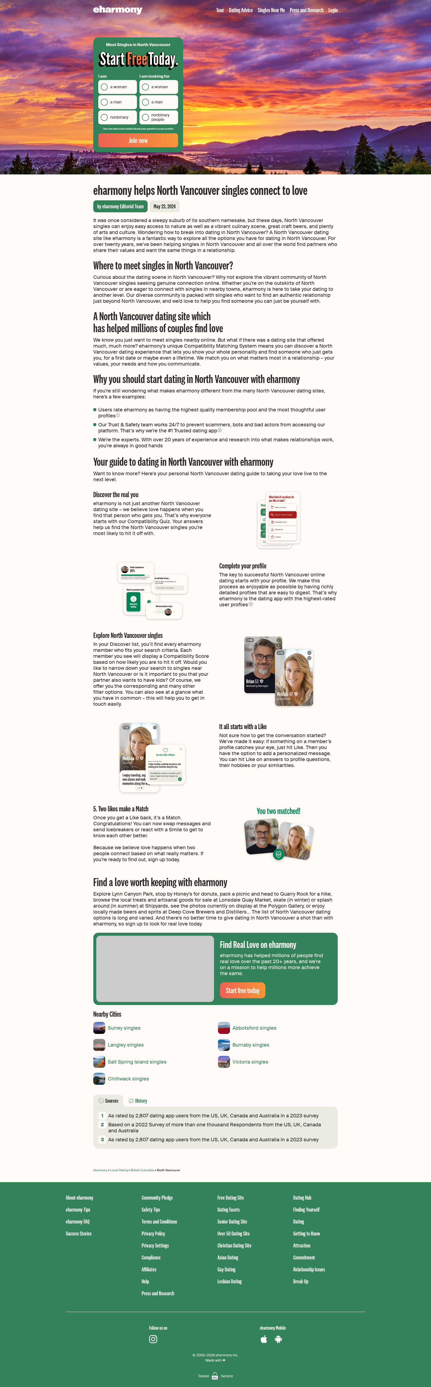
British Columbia (142, 1170)
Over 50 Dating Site (233, 1233)
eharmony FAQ (78, 1221)
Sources (111, 1100)
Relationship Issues (309, 1269)
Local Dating (119, 1170)
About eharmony (79, 1197)
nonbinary (119, 117)
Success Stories (79, 1233)
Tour (220, 10)
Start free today (242, 990)
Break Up (300, 1281)
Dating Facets (228, 1209)
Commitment (304, 1257)
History (141, 1100)
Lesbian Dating (229, 1281)
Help (145, 1281)
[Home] (117, 10)
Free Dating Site (230, 1197)
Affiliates (149, 1269)
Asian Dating (227, 1257)
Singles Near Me (271, 10)
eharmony (100, 1170)
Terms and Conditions (159, 1221)
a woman (118, 86)
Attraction (301, 1245)
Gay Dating (226, 1269)
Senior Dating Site (232, 1221)
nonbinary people (160, 117)
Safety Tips (151, 1209)
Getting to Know (306, 1233)
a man (115, 102)
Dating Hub (302, 1197)
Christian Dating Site (234, 1245)
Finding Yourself (306, 1209)
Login (333, 10)
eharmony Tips (78, 1209)
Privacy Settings (155, 1245)
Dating (298, 1221)
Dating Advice (241, 10)
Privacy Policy (153, 1233)
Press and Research (306, 10)
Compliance (151, 1257)
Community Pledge (157, 1197)
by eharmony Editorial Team (120, 206)
